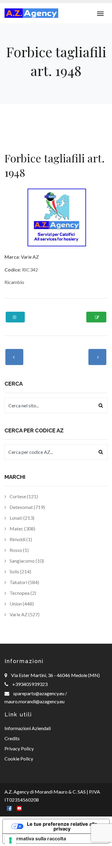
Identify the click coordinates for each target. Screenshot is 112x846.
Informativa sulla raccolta (36, 839)
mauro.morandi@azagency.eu (34, 701)
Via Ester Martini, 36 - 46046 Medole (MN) (55, 675)
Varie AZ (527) (24, 614)
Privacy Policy (19, 748)
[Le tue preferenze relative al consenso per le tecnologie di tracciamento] (10, 840)
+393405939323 (29, 684)
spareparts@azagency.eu (39, 693)
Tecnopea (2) (22, 593)
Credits (12, 738)
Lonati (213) (21, 518)
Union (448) (21, 603)
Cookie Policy (18, 758)
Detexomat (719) (27, 507)
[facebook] (9, 808)
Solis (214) (20, 571)
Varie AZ (30, 257)
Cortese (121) (23, 496)
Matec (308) (22, 528)
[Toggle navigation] (100, 13)
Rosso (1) (19, 550)
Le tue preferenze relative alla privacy (62, 826)
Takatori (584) (24, 582)
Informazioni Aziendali (27, 728)
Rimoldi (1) (20, 539)
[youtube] (19, 808)
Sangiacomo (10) (26, 561)
